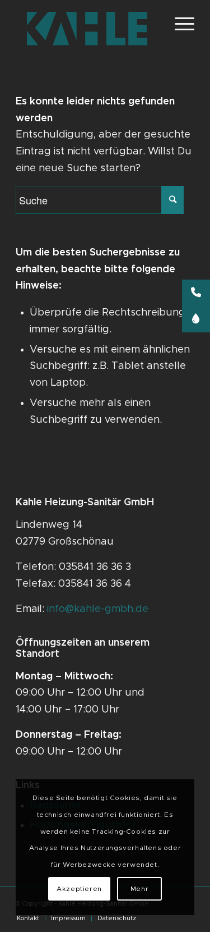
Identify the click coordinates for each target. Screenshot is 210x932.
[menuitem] (28, 918)
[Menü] (179, 23)
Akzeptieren (79, 888)
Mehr (139, 888)
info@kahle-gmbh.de (97, 609)
